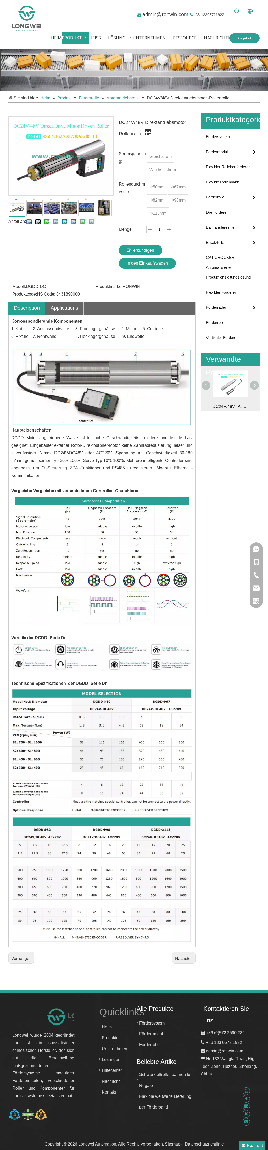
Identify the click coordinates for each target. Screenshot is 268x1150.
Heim (107, 1027)
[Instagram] (246, 1121)
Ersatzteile (215, 242)
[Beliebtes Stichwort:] (237, 11)
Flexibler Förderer (221, 292)
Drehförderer (217, 212)
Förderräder (216, 307)
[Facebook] (246, 1098)
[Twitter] (246, 1114)
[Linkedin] (246, 1106)
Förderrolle (215, 197)
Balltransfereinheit (221, 227)
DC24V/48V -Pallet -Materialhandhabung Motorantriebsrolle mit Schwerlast (230, 406)
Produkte (110, 1038)
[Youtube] (246, 1091)
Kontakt (109, 1092)
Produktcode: (24, 294)
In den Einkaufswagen (147, 263)
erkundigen (143, 250)
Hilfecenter (112, 1070)
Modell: (19, 286)
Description (27, 308)
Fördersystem (218, 136)
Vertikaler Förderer (222, 337)
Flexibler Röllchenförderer (228, 167)
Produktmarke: (109, 286)
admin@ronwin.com (166, 14)
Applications (64, 308)
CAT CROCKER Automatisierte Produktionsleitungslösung (228, 267)
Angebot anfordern (244, 39)
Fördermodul (217, 152)
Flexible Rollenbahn (222, 182)
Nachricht (111, 1081)
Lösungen (111, 1059)
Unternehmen (114, 1049)
